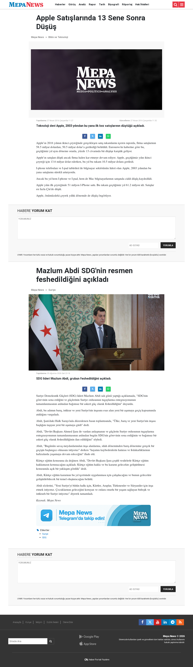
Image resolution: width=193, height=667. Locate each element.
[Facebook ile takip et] (142, 622)
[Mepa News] (26, 4)
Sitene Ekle (68, 622)
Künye (28, 622)
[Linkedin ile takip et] (165, 622)
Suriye (52, 290)
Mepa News (37, 37)
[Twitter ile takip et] (150, 622)
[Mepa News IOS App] (89, 643)
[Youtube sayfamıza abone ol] (157, 622)
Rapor (92, 4)
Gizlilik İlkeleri (53, 622)
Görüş (72, 4)
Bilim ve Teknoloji (58, 37)
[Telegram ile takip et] (172, 622)
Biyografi (113, 4)
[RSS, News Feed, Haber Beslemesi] (180, 622)
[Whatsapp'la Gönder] (108, 136)
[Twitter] (92, 136)
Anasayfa (17, 622)
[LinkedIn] (100, 136)
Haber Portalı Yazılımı (99, 659)
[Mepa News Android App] (89, 636)
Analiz (82, 4)
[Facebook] (84, 136)
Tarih (102, 4)
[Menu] (181, 5)
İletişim (39, 622)
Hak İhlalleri (142, 4)
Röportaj (127, 4)
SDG (44, 537)
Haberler (60, 4)
